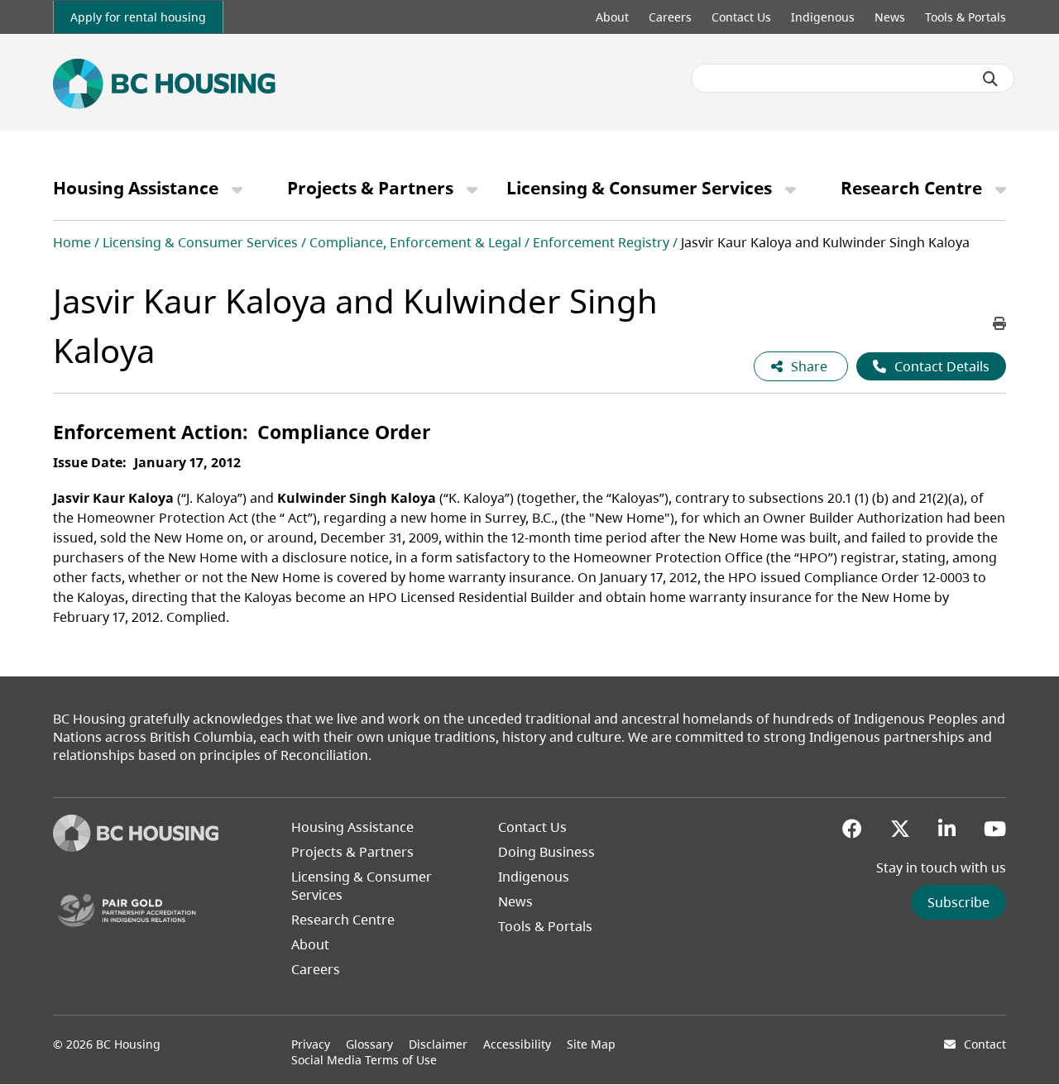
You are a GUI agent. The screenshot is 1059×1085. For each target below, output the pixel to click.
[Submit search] (990, 78)
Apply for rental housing (138, 17)
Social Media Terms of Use (364, 1060)
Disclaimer (438, 1044)
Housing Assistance (135, 187)
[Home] (135, 847)
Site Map (591, 1044)
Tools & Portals (965, 17)
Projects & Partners (370, 187)
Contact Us (741, 17)
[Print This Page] (999, 323)
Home (72, 242)
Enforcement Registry (601, 242)
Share (811, 366)
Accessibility (517, 1044)
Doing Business (546, 852)
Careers (670, 17)
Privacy (310, 1044)
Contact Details (942, 366)
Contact (985, 1044)
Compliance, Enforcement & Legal (415, 242)
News (890, 17)
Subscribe (958, 902)
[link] (138, 17)
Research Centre (911, 187)
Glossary (369, 1044)
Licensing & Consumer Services (639, 187)
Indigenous (823, 17)
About (612, 17)
